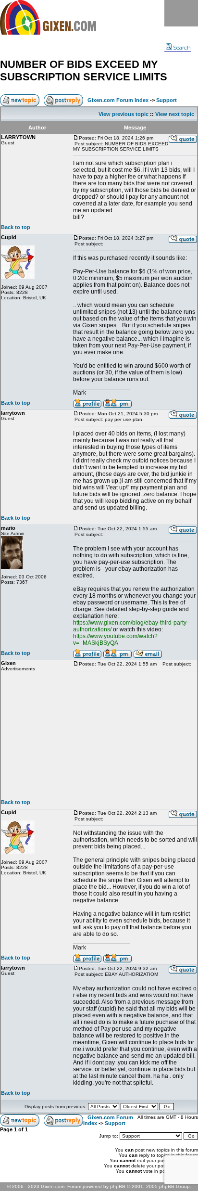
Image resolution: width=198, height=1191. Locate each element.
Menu (181, 13)
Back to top (15, 227)
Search (182, 47)
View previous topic (123, 114)
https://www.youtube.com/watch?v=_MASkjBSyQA (115, 639)
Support (166, 100)
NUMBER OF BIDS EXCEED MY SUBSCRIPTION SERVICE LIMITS (83, 70)
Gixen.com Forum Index (117, 100)
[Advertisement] (135, 735)
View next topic (174, 114)
